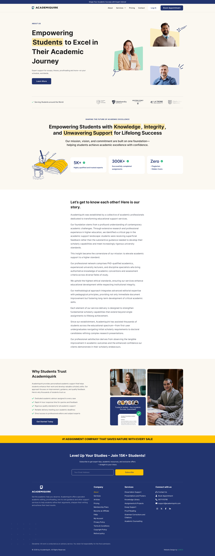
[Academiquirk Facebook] (165, 508)
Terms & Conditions (101, 526)
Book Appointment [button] (171, 8)
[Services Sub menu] (125, 8)
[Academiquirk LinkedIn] (170, 508)
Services (119, 8)
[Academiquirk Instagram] (157, 508)
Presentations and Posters (135, 496)
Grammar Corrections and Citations (135, 516)
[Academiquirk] (41, 489)
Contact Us (162, 492)
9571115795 (163, 499)
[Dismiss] (214, 1)
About (110, 8)
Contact (141, 8)
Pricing (132, 8)
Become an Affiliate (101, 511)
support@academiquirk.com (169, 503)
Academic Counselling (133, 521)
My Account (98, 518)
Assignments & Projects (134, 503)
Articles (97, 499)
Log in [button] (153, 8)
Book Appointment (165, 496)
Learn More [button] (41, 81)
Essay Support (130, 507)
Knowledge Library (132, 499)
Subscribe (129, 472)
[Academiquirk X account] (161, 508)
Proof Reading (130, 511)
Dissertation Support (133, 492)
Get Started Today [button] (45, 421)
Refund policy (99, 533)
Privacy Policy (99, 522)
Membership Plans (101, 507)
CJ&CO (180, 550)
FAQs (96, 515)
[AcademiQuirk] (45, 7)
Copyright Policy (100, 530)
